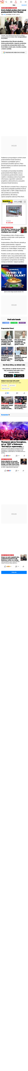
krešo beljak (4, 385)
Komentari (24, 5)
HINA (4, 14)
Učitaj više (14, 572)
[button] (6, 1)
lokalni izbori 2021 (5, 388)
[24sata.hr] (2, 2)
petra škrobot (12, 385)
